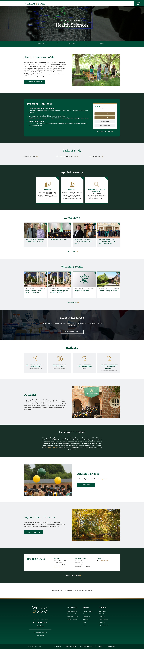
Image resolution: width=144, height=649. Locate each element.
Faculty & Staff (71, 614)
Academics (86, 614)
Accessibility (57, 646)
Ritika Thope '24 (52, 447)
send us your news (103, 479)
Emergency (102, 622)
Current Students (72, 611)
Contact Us (40, 635)
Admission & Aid (105, 121)
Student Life (86, 617)
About (84, 622)
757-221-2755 (105, 561)
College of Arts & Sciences (72, 20)
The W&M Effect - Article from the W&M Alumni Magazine (34, 240)
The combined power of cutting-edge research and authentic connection (107, 241)
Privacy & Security (110, 646)
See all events (72, 302)
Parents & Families (72, 617)
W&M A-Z (101, 614)
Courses (47, 190)
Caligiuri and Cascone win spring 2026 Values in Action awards (83, 241)
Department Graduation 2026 (59, 240)
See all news (72, 251)
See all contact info (72, 575)
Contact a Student (105, 114)
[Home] (35, 3)
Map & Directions (58, 567)
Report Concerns (103, 625)
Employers (102, 617)
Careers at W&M (103, 619)
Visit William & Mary (105, 125)
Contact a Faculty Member (105, 117)
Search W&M (102, 611)
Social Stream (40, 626)
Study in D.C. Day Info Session (108, 291)
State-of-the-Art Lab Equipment (96, 190)
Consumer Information (70, 646)
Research (72, 190)
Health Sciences (72, 25)
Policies (100, 646)
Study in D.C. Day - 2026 (81, 291)
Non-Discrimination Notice (86, 646)
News (84, 625)
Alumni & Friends (72, 619)
